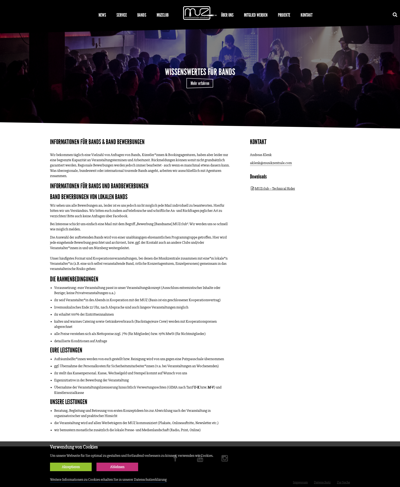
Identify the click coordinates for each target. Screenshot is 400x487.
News (102, 15)
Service (121, 15)
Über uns (227, 15)
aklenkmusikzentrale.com (271, 163)
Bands (141, 15)
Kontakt (306, 15)
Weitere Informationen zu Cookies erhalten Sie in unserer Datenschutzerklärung (108, 479)
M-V (211, 387)
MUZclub (163, 15)
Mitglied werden (256, 15)
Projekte (284, 15)
